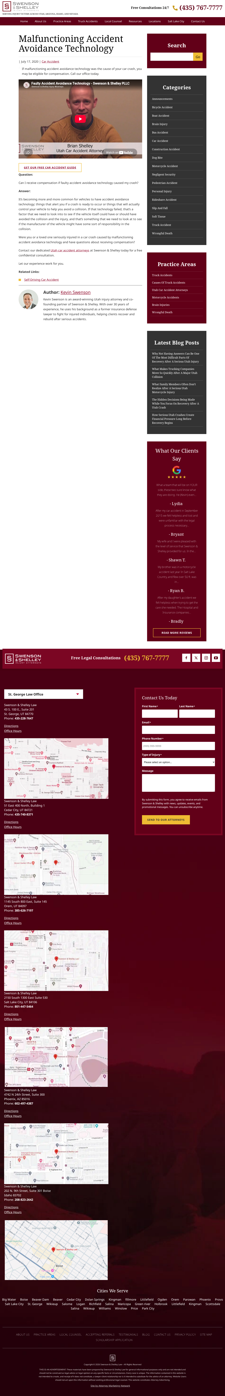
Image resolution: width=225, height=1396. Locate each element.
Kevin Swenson (76, 292)
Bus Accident (160, 132)
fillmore (130, 1299)
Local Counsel (113, 21)
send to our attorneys (166, 820)
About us (23, 1334)
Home (24, 21)
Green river (142, 1304)
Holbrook (161, 1304)
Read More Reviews (177, 633)
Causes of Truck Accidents (168, 282)
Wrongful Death (162, 233)
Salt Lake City (176, 21)
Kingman (115, 1299)
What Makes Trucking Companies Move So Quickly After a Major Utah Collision (174, 373)
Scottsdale (213, 1304)
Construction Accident (166, 149)
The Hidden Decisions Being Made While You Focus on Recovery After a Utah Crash (175, 403)
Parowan (189, 1299)
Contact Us (198, 21)
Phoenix (205, 1299)
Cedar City (74, 1299)
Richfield (95, 1304)
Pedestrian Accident (164, 183)
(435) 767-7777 (201, 8)
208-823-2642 (24, 1200)
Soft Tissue (159, 216)
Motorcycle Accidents (165, 297)
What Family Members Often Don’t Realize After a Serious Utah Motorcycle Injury (174, 388)
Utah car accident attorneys (70, 250)
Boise (24, 1299)
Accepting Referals (100, 1334)
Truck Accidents (88, 21)
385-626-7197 (24, 910)
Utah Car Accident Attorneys (170, 290)
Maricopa (124, 1304)
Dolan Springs (95, 1299)
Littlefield (147, 1299)
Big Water (9, 1299)
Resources (135, 21)
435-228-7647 (24, 718)
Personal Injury (162, 191)
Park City (148, 1308)
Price (134, 1308)
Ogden (162, 1299)
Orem (175, 1299)
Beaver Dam (40, 1299)
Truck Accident (161, 225)
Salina (109, 1304)
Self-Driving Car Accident (41, 280)
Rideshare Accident (164, 200)
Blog (146, 1334)
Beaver (58, 1299)
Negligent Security (163, 174)
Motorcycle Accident (165, 166)
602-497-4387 (24, 1103)
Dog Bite (157, 158)
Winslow (121, 1308)
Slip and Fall (160, 208)
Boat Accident (160, 115)
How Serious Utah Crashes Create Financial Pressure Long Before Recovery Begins (173, 419)
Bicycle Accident (162, 107)
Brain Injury (160, 124)
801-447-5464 (24, 1006)
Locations (155, 21)
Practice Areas (62, 21)
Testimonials (128, 1334)
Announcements (162, 99)
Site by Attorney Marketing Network (110, 1385)
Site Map (206, 1334)
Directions (11, 726)
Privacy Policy (185, 1334)
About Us (40, 21)
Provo (219, 1299)
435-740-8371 (24, 814)
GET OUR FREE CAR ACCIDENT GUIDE (50, 167)
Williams (105, 1308)
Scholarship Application (114, 1340)
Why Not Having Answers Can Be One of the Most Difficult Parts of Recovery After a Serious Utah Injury (175, 357)
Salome (67, 1304)
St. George (35, 1304)
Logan (80, 1304)
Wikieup (52, 1304)
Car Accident (50, 61)
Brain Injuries (160, 305)
